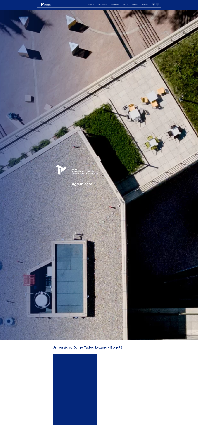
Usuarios (145, 4)
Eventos (125, 4)
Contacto (135, 4)
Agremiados (115, 4)
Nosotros (91, 4)
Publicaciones (102, 4)
